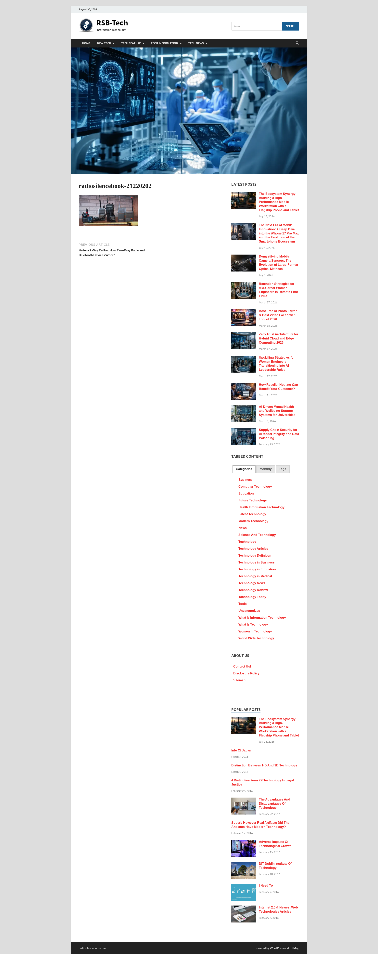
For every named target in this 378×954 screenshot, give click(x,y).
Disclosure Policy (246, 673)
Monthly (266, 469)
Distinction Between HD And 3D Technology (264, 765)
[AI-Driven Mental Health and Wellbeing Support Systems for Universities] (243, 407)
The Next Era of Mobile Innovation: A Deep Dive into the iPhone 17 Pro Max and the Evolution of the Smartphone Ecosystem (279, 233)
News (242, 528)
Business (245, 479)
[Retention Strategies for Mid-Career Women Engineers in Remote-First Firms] (243, 284)
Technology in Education (257, 569)
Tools (242, 603)
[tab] (244, 469)
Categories (244, 469)
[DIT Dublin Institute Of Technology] (243, 864)
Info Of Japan (241, 750)
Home (86, 43)
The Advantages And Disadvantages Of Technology (274, 803)
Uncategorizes (249, 610)
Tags (282, 469)
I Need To (266, 885)
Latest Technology (252, 514)
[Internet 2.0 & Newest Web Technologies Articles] (243, 908)
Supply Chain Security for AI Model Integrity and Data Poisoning (279, 434)
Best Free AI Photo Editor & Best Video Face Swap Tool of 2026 (278, 315)
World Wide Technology (256, 638)
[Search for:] (265, 26)
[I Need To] (243, 886)
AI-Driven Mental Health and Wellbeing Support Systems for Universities (277, 411)
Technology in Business (256, 562)
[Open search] (297, 43)
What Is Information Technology (262, 617)
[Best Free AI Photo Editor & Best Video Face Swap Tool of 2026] (243, 311)
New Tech (104, 43)
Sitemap (239, 680)
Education (246, 493)
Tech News (196, 43)
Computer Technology (255, 486)
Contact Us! (242, 666)
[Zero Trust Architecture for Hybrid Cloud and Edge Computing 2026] (243, 335)
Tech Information (164, 43)
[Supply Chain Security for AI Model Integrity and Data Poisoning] (243, 430)
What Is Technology (253, 624)
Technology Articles (253, 548)
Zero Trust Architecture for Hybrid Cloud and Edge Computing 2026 (278, 338)
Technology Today (252, 597)
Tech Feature (131, 43)
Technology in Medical (255, 576)
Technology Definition (254, 555)
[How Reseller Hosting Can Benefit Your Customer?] (243, 385)
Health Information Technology (261, 507)
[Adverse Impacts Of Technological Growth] (243, 842)
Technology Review (253, 590)
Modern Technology (253, 521)
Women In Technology (255, 631)
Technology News (251, 583)
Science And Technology (257, 535)
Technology (247, 541)
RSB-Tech (112, 23)
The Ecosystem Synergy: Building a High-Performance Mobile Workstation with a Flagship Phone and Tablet (279, 202)
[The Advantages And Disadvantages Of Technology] (243, 800)
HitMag (294, 948)
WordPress (277, 948)
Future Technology (252, 500)
